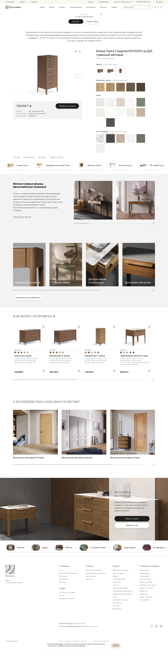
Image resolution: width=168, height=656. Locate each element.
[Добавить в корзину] (43, 371)
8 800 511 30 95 (80, 623)
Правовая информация (101, 641)
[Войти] (161, 7)
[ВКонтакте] (151, 626)
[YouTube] (161, 626)
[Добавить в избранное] (80, 51)
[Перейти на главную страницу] (13, 7)
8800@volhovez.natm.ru (89, 626)
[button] (29, 264)
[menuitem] (42, 7)
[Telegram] (156, 626)
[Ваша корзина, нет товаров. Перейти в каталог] (155, 7)
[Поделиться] (76, 51)
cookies (60, 644)
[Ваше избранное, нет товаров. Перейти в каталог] (158, 7)
